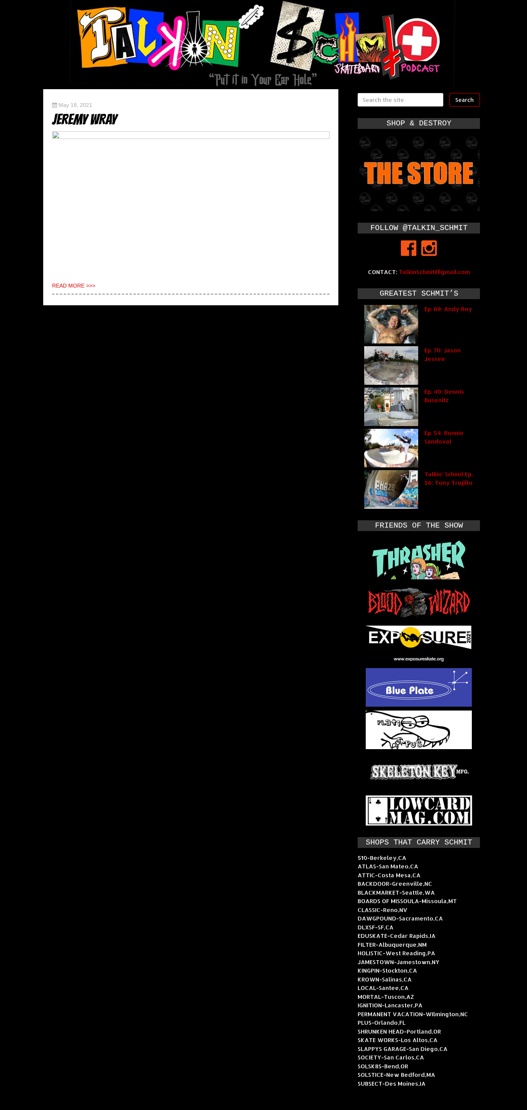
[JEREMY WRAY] (190, 202)
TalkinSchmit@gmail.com (434, 272)
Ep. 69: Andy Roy (448, 309)
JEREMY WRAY (84, 119)
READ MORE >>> (73, 286)
